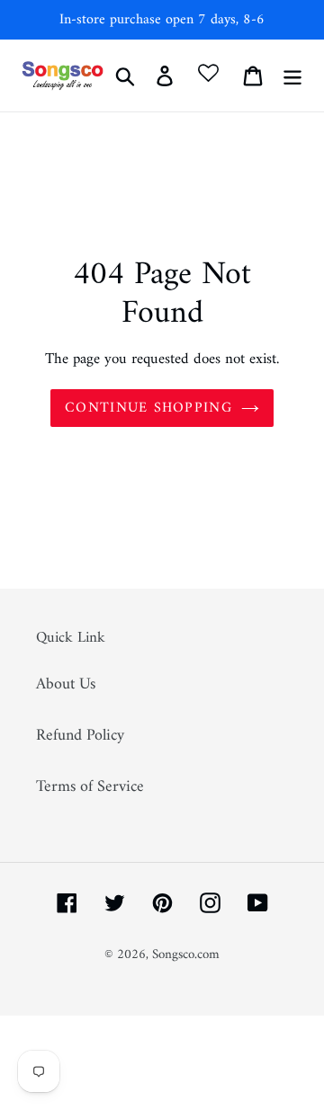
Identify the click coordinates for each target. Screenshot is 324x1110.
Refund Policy (80, 736)
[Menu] (292, 75)
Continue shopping (148, 408)
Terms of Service (90, 787)
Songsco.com (186, 955)
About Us (65, 684)
